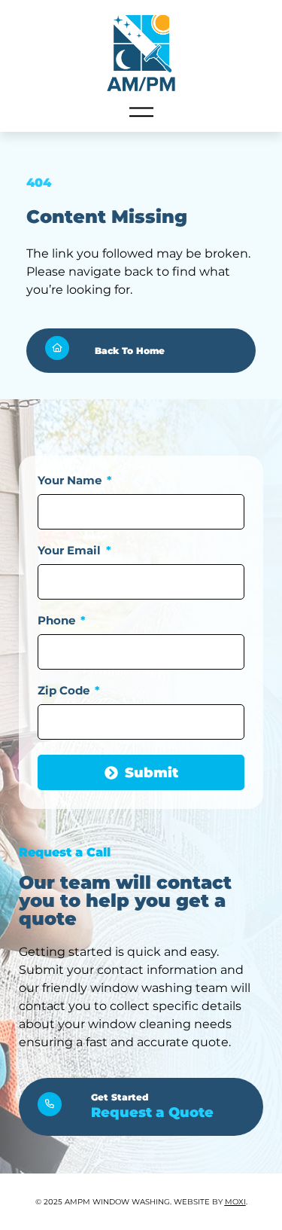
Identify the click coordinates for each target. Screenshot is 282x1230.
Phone (58, 621)
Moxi (235, 1202)
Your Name (71, 481)
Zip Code (65, 691)
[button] (141, 114)
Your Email (71, 551)
